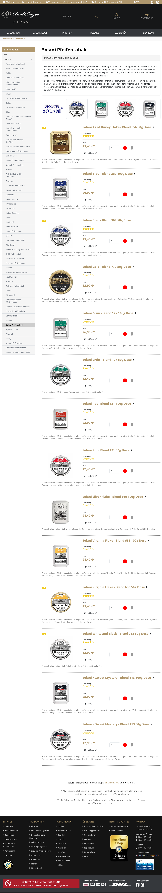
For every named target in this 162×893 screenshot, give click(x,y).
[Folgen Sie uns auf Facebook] (152, 2)
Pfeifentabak (36, 868)
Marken (7, 59)
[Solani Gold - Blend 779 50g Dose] (60, 282)
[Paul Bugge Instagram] (157, 2)
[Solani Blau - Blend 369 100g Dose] (60, 189)
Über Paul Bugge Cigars (94, 826)
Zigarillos (40, 32)
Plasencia (62, 848)
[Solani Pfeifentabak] (53, 109)
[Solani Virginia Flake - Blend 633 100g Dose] (60, 556)
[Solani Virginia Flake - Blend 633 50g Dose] (60, 602)
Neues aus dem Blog (119, 826)
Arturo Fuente (64, 861)
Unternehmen (90, 835)
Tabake (94, 32)
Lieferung (9, 826)
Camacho (62, 843)
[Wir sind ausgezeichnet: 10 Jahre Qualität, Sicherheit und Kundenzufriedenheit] (119, 848)
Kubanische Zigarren (40, 830)
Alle (5, 54)
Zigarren (13, 32)
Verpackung (10, 851)
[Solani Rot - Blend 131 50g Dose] (60, 465)
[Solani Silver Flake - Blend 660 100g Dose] (60, 512)
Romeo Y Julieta (64, 830)
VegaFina (61, 852)
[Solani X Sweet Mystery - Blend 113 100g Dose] (60, 693)
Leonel (61, 839)
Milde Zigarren (37, 842)
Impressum (89, 848)
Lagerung (9, 855)
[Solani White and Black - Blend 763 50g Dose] (60, 649)
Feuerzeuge (36, 855)
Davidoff (61, 835)
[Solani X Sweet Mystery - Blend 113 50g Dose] (60, 739)
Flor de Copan (64, 856)
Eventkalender (117, 830)
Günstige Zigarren (39, 846)
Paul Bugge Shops (92, 830)
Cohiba (61, 826)
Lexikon (148, 32)
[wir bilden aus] (145, 863)
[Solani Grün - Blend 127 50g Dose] (60, 375)
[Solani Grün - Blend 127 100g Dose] (60, 328)
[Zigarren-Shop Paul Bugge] (20, 16)
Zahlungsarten (11, 839)
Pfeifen (67, 32)
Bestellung (9, 835)
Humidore (35, 859)
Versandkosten (11, 830)
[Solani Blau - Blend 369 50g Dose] (60, 235)
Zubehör (121, 32)
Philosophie (89, 843)
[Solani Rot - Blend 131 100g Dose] (60, 419)
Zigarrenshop (112, 782)
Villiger (61, 865)
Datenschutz (89, 852)
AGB (86, 856)
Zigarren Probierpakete (41, 851)
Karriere (87, 839)
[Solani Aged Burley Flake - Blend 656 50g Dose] (61, 142)
